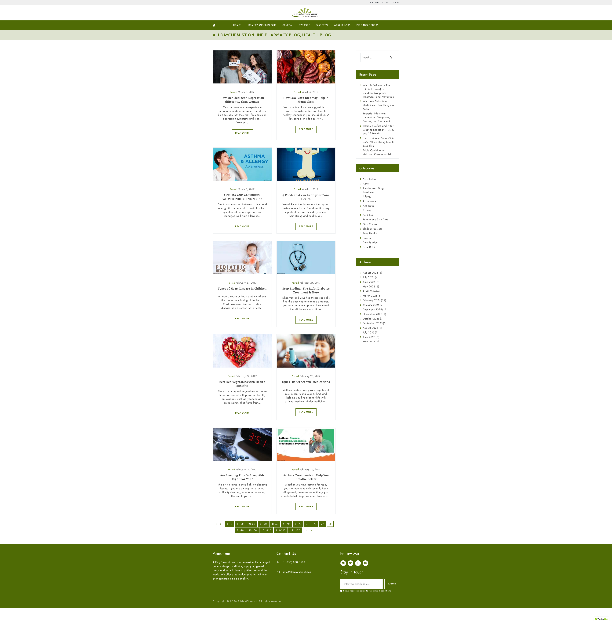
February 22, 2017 (246, 376)
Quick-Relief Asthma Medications (306, 382)
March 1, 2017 (310, 189)
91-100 (253, 530)
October (371, 318)
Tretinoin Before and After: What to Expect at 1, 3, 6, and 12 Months (378, 129)
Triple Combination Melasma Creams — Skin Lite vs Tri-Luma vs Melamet (379, 154)
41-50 (275, 524)
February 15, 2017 (310, 469)
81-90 (240, 530)
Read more (242, 133)
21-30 (251, 524)
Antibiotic (368, 205)
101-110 (266, 530)
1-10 (229, 524)
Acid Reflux (369, 179)
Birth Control (370, 224)
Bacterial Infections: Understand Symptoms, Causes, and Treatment (376, 117)
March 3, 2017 (246, 189)
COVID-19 (369, 247)
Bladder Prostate (372, 228)
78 (314, 524)
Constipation (370, 242)
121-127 (295, 530)
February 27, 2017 (246, 282)
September (373, 323)
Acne (366, 183)
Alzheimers (369, 201)
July (369, 277)
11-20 (240, 524)
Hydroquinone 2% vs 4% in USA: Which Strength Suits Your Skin (378, 141)
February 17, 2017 (246, 469)
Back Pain (368, 215)
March (370, 295)
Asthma (367, 210)
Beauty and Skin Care (376, 219)
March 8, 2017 (246, 92)
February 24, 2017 (310, 282)
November (372, 314)
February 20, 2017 (310, 376)
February (372, 300)
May (369, 286)
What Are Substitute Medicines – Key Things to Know (378, 105)
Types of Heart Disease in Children (242, 288)
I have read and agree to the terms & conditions (367, 590)
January (371, 304)
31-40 (263, 524)
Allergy (367, 196)
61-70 (298, 524)
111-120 (280, 530)
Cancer (367, 238)
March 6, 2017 (310, 92)
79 (322, 524)
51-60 (286, 524)
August (370, 272)
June (369, 281)
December (372, 309)
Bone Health (370, 233)
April (369, 291)
